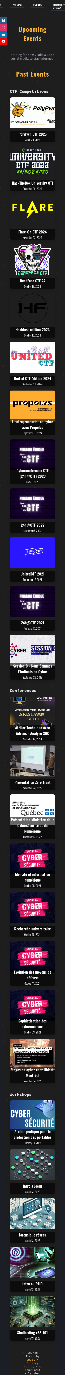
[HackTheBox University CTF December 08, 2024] (32, 161)
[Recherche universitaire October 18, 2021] (32, 907)
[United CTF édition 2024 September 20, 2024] (32, 357)
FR (56, 5)
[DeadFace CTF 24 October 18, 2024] (32, 259)
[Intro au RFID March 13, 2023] (32, 1262)
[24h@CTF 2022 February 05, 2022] (32, 503)
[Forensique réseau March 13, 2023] (32, 1213)
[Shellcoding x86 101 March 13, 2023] (32, 1311)
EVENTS (37, 5)
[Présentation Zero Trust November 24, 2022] (32, 760)
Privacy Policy (31, 1364)
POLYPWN (17, 5)
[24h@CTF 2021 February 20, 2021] (32, 601)
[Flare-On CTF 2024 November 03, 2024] (32, 210)
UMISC (31, 1359)
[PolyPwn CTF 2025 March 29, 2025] (32, 112)
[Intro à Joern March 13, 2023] (32, 1164)
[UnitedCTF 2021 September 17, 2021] (32, 552)
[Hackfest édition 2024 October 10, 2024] (32, 308)
